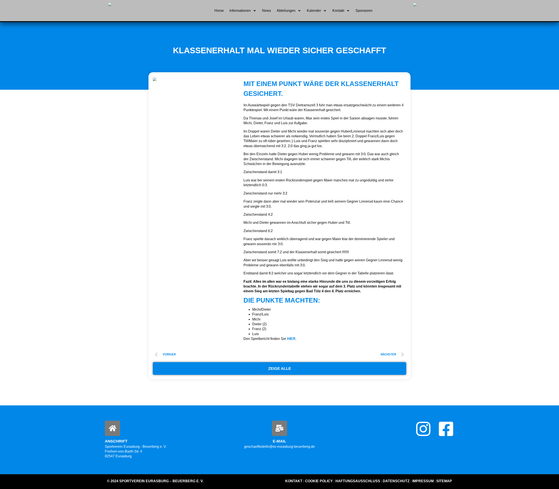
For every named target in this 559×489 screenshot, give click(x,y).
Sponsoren (364, 10)
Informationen (240, 10)
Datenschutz (396, 481)
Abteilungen (286, 10)
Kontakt (338, 10)
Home (219, 10)
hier (291, 339)
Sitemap (443, 481)
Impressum (423, 481)
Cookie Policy (319, 481)
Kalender (314, 10)
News (266, 10)
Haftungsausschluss (357, 481)
